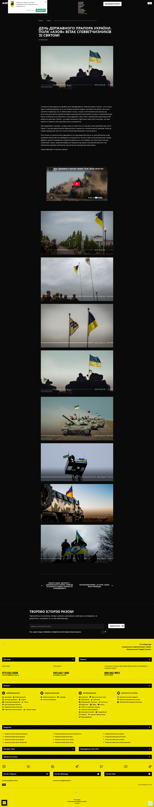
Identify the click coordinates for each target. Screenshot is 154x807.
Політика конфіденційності (62, 780)
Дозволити (41, 10)
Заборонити (30, 10)
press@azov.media (59, 675)
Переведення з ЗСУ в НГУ (89, 749)
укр (150, 3)
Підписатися (115, 626)
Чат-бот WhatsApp (61, 774)
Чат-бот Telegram (10, 774)
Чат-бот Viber (111, 774)
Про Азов (81, 9)
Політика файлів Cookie (10, 780)
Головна (81, 2)
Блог (79, 8)
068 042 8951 (112, 673)
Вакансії (80, 3)
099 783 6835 (108, 675)
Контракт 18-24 (82, 13)
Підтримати (81, 10)
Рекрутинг (81, 5)
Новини (80, 6)
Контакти (81, 12)
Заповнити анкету (10, 757)
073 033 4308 (10, 673)
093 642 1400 (61, 673)
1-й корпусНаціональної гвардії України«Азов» (77, 801)
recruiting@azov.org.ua (10, 675)
